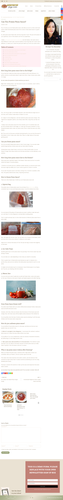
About (31, 6)
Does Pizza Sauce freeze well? (11, 62)
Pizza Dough (22, 10)
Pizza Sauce (30, 10)
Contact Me (56, 6)
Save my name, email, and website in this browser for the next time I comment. (19, 449)
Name (3, 446)
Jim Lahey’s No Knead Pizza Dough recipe (9, 379)
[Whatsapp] (10, 373)
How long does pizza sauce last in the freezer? (15, 53)
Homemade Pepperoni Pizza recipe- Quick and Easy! (32, 379)
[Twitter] (8, 373)
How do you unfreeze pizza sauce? (12, 64)
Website (31, 446)
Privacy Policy (38, 6)
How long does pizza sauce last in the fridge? (15, 50)
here (45, 74)
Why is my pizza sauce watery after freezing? (15, 66)
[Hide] (62, 20)
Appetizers (43, 10)
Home (26, 6)
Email (17, 446)
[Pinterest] (5, 373)
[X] (4, 1)
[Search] (60, 79)
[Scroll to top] (61, 496)
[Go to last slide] (3, 403)
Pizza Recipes (52, 10)
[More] (12, 373)
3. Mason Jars (7, 60)
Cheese (36, 10)
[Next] (38, 403)
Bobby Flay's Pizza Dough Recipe (56, 1)
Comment (4, 426)
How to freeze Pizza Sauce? (10, 55)
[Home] (1, 17)
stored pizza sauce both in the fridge (13, 39)
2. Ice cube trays (8, 59)
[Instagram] (7, 1)
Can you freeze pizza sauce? (10, 51)
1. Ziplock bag (7, 57)
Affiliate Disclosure (48, 6)
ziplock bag (31, 187)
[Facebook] (2, 1)
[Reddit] (7, 373)
